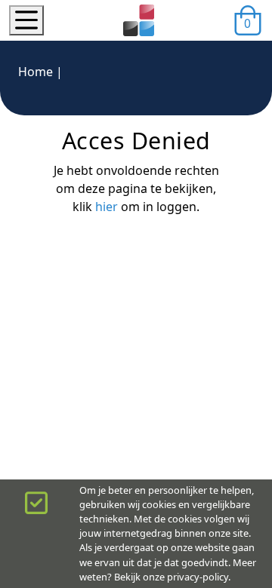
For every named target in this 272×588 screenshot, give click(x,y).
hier (106, 206)
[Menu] (26, 20)
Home (35, 71)
